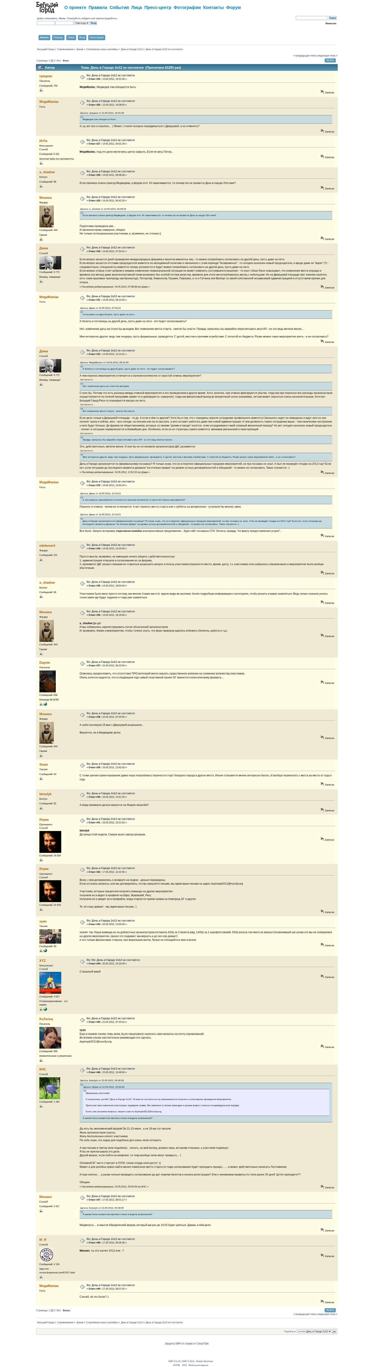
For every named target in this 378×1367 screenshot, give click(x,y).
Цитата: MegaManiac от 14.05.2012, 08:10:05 (104, 362)
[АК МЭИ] (45, 705)
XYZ (42, 960)
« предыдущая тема (304, 55)
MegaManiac (49, 101)
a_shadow (47, 172)
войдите (86, 18)
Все (59, 60)
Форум (233, 7)
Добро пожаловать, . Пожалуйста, (59, 18)
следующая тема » (326, 55)
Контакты (213, 7)
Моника (45, 197)
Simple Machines (204, 1361)
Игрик (44, 819)
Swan (43, 764)
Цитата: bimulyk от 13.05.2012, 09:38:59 (102, 1080)
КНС (42, 1069)
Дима (43, 248)
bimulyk (45, 794)
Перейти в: (290, 1331)
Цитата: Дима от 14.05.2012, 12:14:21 (100, 493)
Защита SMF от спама (178, 1343)
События (119, 7)
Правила (98, 7)
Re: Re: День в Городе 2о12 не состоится (113, 960)
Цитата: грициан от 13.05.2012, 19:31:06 (102, 113)
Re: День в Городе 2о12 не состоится (111, 75)
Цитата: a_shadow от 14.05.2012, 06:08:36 (103, 209)
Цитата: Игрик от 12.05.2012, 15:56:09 (103, 1087)
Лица (136, 7)
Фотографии (187, 7)
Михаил (45, 1197)
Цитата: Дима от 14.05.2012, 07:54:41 (100, 308)
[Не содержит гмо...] (45, 1010)
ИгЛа (43, 141)
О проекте (75, 7)
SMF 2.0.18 (174, 1361)
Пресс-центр (157, 7)
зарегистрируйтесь (106, 18)
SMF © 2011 (188, 1361)
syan (43, 921)
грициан (45, 76)
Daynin (44, 662)
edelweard (47, 545)
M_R (42, 1239)
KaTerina (46, 1019)
